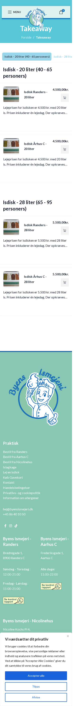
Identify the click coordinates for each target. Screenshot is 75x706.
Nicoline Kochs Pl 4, (16, 629)
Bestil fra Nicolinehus (17, 462)
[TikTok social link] (16, 526)
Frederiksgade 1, (52, 553)
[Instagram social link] (10, 526)
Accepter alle (36, 675)
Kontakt (8, 482)
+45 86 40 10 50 (14, 514)
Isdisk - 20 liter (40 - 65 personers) (27, 56)
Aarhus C (47, 558)
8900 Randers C (14, 558)
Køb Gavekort (13, 477)
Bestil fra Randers (15, 452)
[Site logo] (36, 18)
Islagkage (9, 467)
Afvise (36, 697)
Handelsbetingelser (16, 487)
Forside (26, 37)
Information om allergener (21, 498)
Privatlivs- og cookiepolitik (21, 493)
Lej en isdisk (11, 472)
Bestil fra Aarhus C (16, 457)
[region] (36, 669)
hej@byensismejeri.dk (18, 509)
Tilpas (36, 686)
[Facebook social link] (5, 526)
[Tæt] (67, 636)
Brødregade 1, (13, 553)
